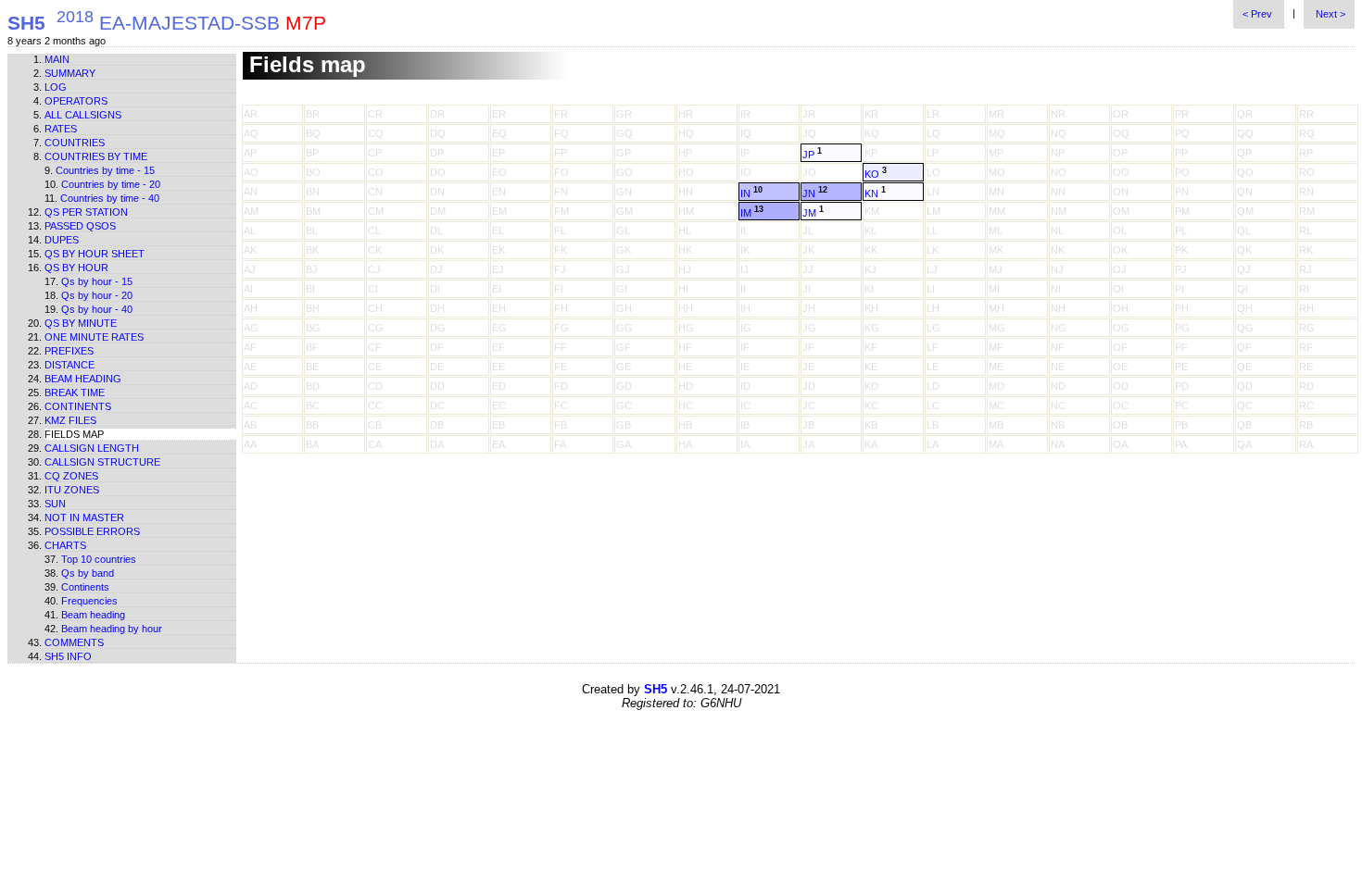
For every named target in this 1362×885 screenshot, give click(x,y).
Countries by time (95, 156)
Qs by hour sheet (94, 253)
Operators (75, 100)
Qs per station (86, 212)
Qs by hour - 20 (96, 295)
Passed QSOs (80, 225)
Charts (65, 545)
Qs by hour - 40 (96, 309)
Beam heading (82, 378)
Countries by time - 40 (109, 198)
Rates (60, 128)
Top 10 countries (98, 559)
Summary (69, 73)
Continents (77, 406)
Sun (55, 503)
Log (55, 87)
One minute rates (94, 337)
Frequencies (89, 600)
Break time (74, 392)
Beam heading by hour (111, 628)
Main (56, 59)
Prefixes (69, 350)
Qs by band (87, 573)
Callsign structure (102, 461)
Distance (69, 364)
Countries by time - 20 (110, 184)
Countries (74, 142)
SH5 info (68, 656)
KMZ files (70, 420)
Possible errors (92, 531)
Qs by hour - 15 (96, 281)
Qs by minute (80, 323)
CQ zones (71, 475)
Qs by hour (76, 267)
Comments (74, 642)
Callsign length (91, 448)
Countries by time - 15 (105, 170)
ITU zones (71, 489)
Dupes (61, 239)
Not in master (84, 517)
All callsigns (82, 114)
